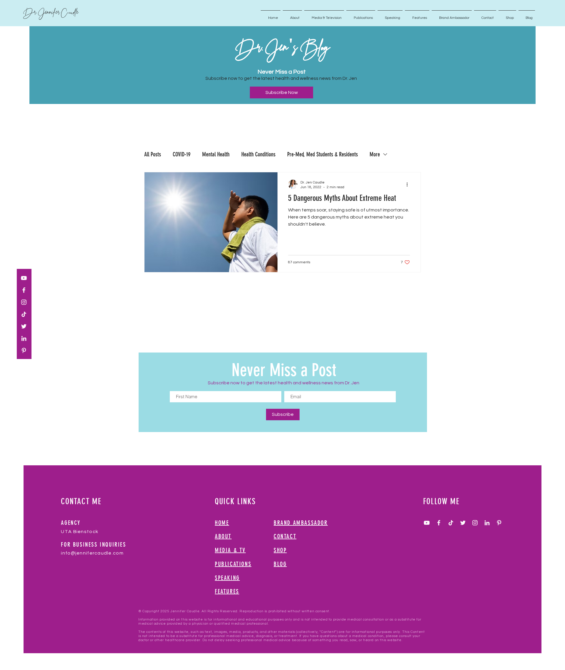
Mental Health (216, 154)
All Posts (152, 154)
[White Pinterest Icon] (23, 350)
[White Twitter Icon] (23, 326)
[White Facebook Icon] (23, 290)
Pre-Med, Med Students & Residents (322, 154)
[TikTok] (23, 314)
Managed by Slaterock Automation (226, 644)
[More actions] (409, 184)
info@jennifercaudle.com (92, 553)
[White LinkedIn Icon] (23, 338)
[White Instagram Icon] (23, 302)
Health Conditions (258, 154)
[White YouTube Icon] (23, 278)
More (375, 154)
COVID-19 (181, 154)
